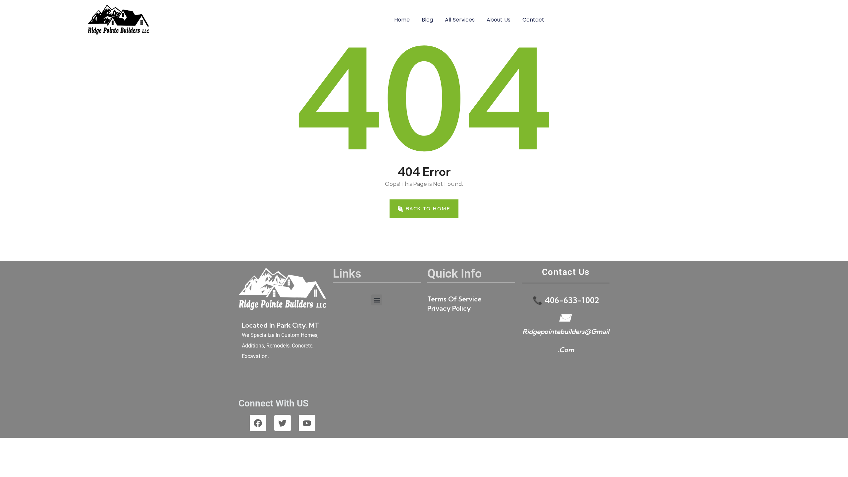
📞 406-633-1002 (566, 300)
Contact (533, 20)
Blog (427, 20)
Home (402, 20)
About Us (498, 20)
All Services (460, 20)
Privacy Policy (449, 308)
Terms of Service (454, 299)
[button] (376, 299)
